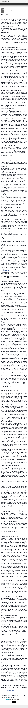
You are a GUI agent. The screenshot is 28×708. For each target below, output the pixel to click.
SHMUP (7, 699)
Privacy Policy (15, 11)
